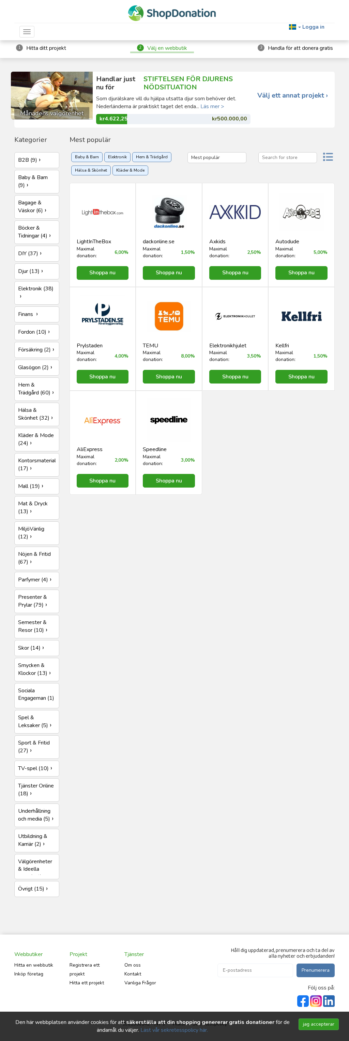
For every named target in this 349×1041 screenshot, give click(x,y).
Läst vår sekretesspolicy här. (174, 1030)
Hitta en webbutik (33, 965)
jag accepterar (318, 1024)
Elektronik (117, 157)
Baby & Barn (87, 157)
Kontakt (132, 974)
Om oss (132, 965)
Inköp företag (28, 974)
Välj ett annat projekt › (292, 95)
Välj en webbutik (167, 48)
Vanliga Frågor (140, 983)
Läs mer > (212, 106)
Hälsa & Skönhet (91, 170)
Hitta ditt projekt (46, 48)
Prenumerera (316, 970)
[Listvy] (328, 157)
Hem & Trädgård (152, 157)
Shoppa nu (102, 272)
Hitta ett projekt (87, 983)
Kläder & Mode (130, 170)
